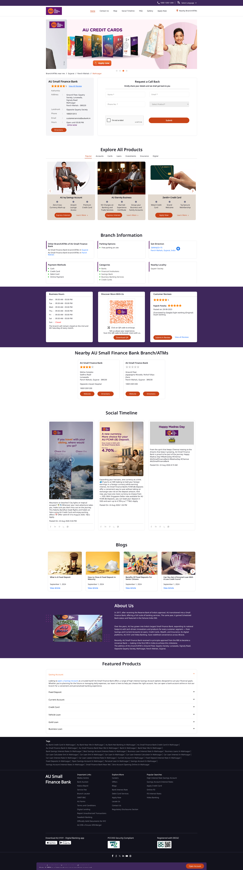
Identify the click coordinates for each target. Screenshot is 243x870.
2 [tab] (119, 70)
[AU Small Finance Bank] (54, 11)
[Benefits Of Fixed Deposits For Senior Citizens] (140, 563)
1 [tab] (116, 70)
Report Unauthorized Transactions (91, 813)
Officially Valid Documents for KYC (91, 821)
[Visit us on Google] (116, 855)
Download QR (122, 337)
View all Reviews (182, 337)
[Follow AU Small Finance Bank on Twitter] (120, 855)
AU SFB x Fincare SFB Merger (89, 825)
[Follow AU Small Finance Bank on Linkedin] (123, 855)
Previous (50, 191)
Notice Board (82, 786)
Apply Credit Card (154, 786)
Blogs (114, 786)
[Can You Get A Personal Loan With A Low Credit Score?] (178, 563)
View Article (55, 588)
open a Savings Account (68, 681)
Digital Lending (83, 809)
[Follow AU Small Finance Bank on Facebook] (112, 855)
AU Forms (81, 801)
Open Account (195, 866)
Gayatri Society (157, 268)
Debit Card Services (120, 793)
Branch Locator (83, 793)
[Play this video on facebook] (71, 461)
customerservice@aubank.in (78, 118)
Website (87, 394)
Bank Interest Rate (120, 789)
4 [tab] (126, 70)
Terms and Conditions (86, 805)
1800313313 (71, 114)
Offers (114, 782)
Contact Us (116, 805)
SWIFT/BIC (81, 797)
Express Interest (63, 215)
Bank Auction (82, 782)
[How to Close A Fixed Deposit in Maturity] (103, 563)
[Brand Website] (130, 855)
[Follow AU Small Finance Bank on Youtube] (127, 855)
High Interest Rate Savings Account (162, 778)
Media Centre (83, 778)
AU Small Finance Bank (91, 363)
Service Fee (82, 789)
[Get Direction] (178, 250)
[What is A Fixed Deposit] (65, 563)
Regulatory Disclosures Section (125, 809)
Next (193, 191)
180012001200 (86, 388)
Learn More (81, 215)
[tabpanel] (121, 44)
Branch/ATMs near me (55, 73)
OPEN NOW (72, 125)
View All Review (75, 86)
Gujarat (71, 73)
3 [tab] (123, 70)
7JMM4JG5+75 (156, 247)
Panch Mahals (83, 73)
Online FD (151, 789)
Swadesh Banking (84, 817)
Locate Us (116, 801)
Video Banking (153, 797)
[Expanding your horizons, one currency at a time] (121, 449)
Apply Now (163, 215)
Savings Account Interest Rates (160, 782)
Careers (115, 778)
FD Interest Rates (154, 793)
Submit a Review (162, 337)
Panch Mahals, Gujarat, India (163, 250)
